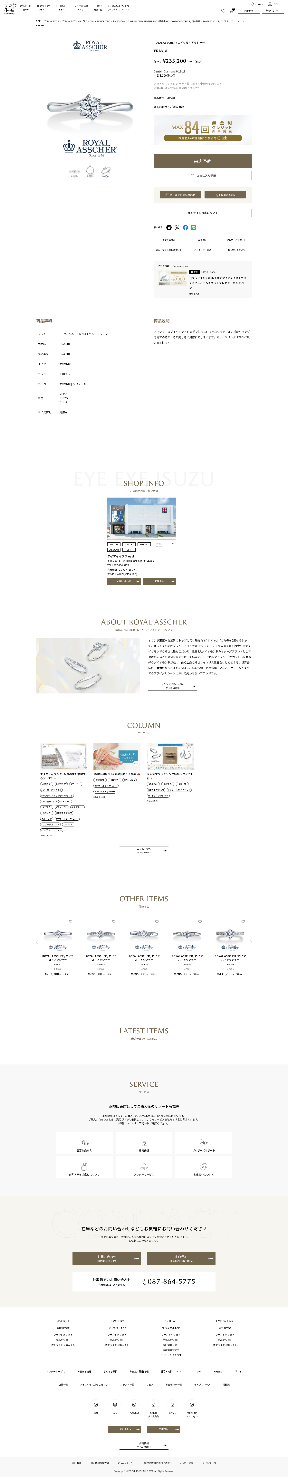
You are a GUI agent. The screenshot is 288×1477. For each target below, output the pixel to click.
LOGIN (276, 4)
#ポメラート (77, 807)
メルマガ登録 (186, 1463)
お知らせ (218, 1371)
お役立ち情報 (84, 1371)
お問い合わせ (272, 10)
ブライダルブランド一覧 (73, 21)
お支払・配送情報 (139, 1371)
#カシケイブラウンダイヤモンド (57, 795)
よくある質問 (110, 1371)
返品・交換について (171, 1371)
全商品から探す (171, 1339)
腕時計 (25, 8)
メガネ (80, 8)
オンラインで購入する (63, 1344)
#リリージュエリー (50, 824)
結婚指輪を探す (171, 1349)
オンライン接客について (203, 213)
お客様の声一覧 (174, 1384)
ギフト (238, 1371)
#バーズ (182, 784)
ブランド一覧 (127, 1384)
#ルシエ (68, 824)
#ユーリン (47, 818)
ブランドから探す (63, 1334)
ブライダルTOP (51, 21)
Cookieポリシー (126, 1463)
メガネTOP (224, 1328)
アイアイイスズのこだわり (119, 8)
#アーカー (76, 784)
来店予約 (248, 10)
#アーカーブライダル (51, 789)
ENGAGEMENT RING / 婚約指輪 (185, 21)
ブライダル (61, 8)
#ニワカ (47, 807)
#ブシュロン (62, 807)
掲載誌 (226, 1384)
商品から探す (63, 1339)
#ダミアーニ (65, 801)
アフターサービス (55, 1371)
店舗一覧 (98, 8)
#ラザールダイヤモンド (67, 818)
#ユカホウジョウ (64, 812)
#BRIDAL (46, 784)
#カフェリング (48, 801)
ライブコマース (202, 1384)
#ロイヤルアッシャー (51, 830)
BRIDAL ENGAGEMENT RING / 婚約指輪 (149, 21)
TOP (38, 21)
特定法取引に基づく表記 (157, 1463)
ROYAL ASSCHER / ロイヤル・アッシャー (107, 21)
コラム (197, 1371)
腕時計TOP (63, 1328)
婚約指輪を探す (171, 1344)
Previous (37, 942)
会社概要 (76, 1463)
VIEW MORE (159, 545)
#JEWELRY (61, 784)
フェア (149, 1384)
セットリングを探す (170, 1355)
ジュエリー (43, 8)
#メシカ (47, 812)
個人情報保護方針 (99, 1463)
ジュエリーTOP (117, 1328)
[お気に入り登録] (70, 921)
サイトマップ (209, 1463)
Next (251, 942)
